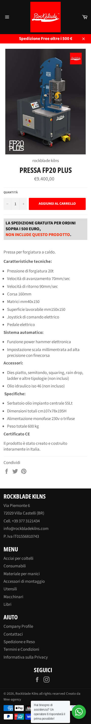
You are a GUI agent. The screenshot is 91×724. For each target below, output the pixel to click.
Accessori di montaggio (24, 581)
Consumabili (15, 566)
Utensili (10, 589)
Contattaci (13, 634)
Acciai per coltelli (18, 558)
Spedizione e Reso (19, 642)
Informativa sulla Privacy (26, 657)
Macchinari (13, 597)
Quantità (11, 193)
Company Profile (18, 626)
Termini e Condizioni (21, 649)
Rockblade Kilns (26, 693)
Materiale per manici (22, 574)
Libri (7, 604)
